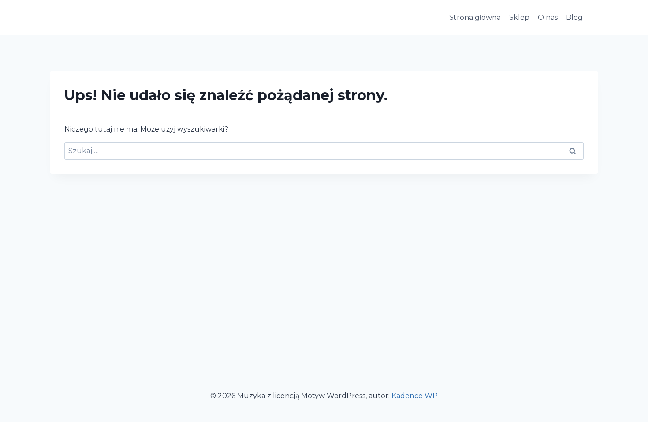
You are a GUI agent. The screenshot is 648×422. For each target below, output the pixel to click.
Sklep (519, 17)
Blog (574, 17)
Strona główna (475, 17)
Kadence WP (414, 396)
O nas (548, 17)
